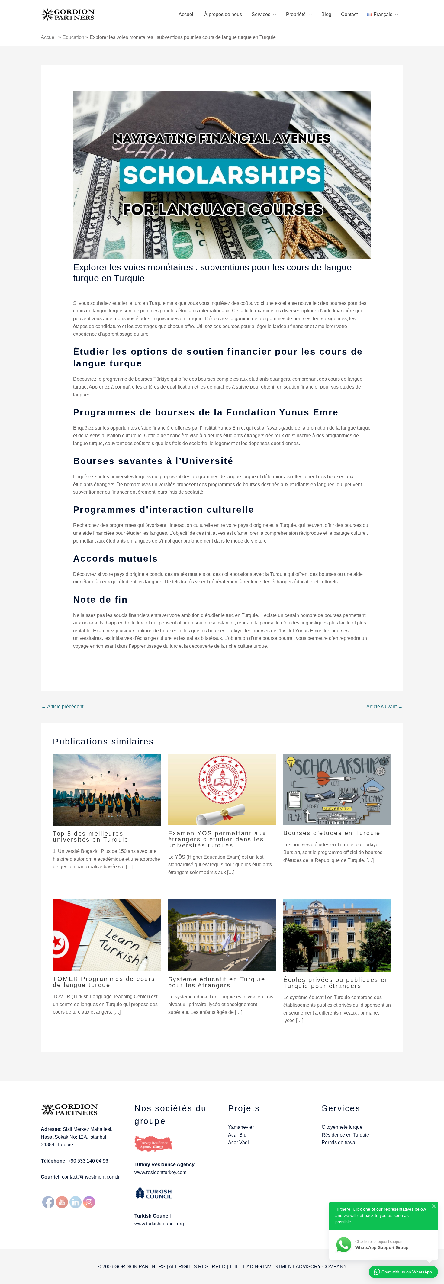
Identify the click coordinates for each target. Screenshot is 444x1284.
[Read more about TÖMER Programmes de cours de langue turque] (107, 934)
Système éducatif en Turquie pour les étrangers (216, 982)
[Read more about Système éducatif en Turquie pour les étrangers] (222, 934)
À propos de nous (223, 14)
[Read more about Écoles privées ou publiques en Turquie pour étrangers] (337, 935)
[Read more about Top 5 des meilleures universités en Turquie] (107, 789)
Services (261, 14)
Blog (326, 14)
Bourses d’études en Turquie (332, 833)
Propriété (296, 14)
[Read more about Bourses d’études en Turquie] (337, 789)
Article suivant (384, 706)
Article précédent (62, 706)
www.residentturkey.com (160, 1172)
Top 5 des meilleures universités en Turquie (90, 836)
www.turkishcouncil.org (159, 1223)
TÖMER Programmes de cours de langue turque (104, 982)
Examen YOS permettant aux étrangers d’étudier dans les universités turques (217, 839)
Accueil (187, 14)
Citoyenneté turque (342, 1127)
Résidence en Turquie (345, 1134)
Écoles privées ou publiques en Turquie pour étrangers (336, 982)
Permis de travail (340, 1142)
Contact (349, 14)
